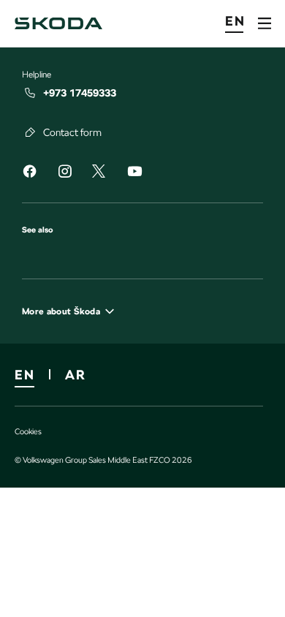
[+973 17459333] (30, 93)
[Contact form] (30, 132)
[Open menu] (264, 23)
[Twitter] (98, 172)
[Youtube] (134, 174)
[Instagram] (64, 174)
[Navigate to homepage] (58, 23)
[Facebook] (29, 174)
